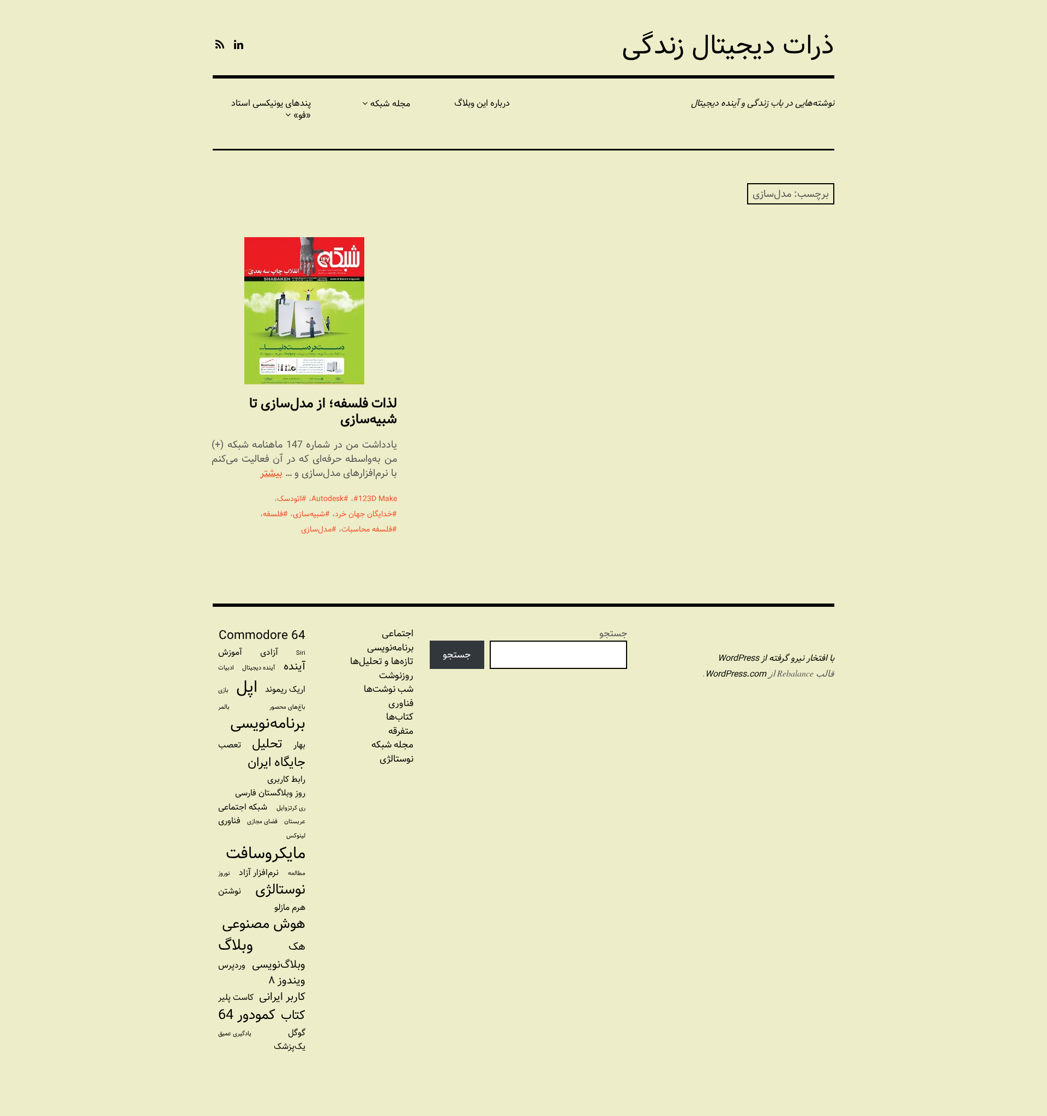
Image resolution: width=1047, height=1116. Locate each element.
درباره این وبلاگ (482, 103)
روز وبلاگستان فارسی (270, 793)
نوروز (224, 873)
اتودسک (289, 498)
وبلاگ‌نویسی (278, 965)
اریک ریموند (285, 689)
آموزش (230, 652)
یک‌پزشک (289, 1046)
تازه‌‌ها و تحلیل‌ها (381, 661)
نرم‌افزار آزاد (259, 872)
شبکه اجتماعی (242, 807)
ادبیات (226, 667)
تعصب (229, 745)
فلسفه (273, 514)
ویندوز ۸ (286, 980)
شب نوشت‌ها (388, 689)
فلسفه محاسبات (366, 529)
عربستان (294, 821)
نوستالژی (396, 759)
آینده (294, 666)
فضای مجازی (262, 821)
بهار (299, 745)
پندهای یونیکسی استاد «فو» (271, 109)
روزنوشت (396, 675)
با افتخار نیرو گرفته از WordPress (776, 658)
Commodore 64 (262, 635)
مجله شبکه (390, 103)
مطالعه (296, 873)
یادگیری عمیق (234, 1033)
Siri (300, 653)
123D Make (377, 498)
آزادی (269, 652)
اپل (246, 687)
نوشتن (229, 891)
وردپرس (231, 965)
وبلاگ (235, 945)
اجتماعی (397, 633)
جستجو (613, 633)
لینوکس (295, 835)
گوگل (296, 1033)
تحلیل (267, 744)
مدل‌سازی (316, 529)
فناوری (400, 703)
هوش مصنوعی (263, 924)
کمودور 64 (246, 1015)
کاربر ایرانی (282, 997)
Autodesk (327, 498)
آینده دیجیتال (258, 667)
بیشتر (271, 473)
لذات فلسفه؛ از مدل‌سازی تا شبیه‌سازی (323, 411)
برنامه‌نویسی (267, 724)
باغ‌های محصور (287, 707)
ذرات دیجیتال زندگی (728, 45)
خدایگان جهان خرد (363, 514)
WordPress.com (735, 674)
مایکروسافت (265, 853)
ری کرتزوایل (290, 808)
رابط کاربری (286, 779)
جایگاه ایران (276, 762)
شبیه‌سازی (309, 514)
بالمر (224, 707)
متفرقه (400, 731)
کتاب (293, 1015)
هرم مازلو (289, 907)
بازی (223, 690)
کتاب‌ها (399, 717)
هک (296, 947)
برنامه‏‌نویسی (390, 648)
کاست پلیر (236, 997)
